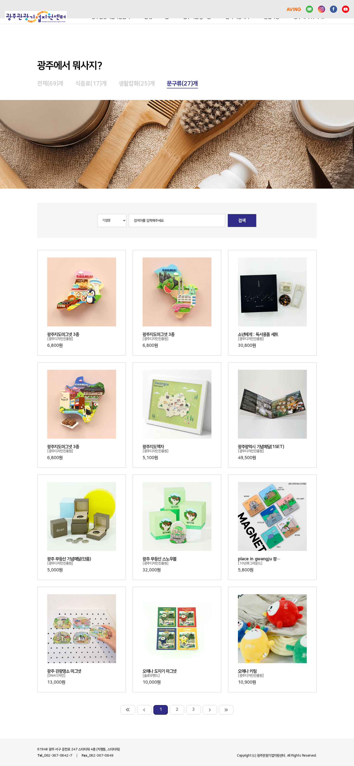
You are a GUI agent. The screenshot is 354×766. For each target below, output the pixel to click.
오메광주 (274, 9)
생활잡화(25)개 (137, 83)
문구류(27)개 (182, 83)
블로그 (309, 9)
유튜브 (345, 9)
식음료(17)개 (90, 83)
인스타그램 (321, 9)
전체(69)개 (50, 83)
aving (294, 9)
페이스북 (333, 9)
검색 (242, 220)
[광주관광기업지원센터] (36, 17)
